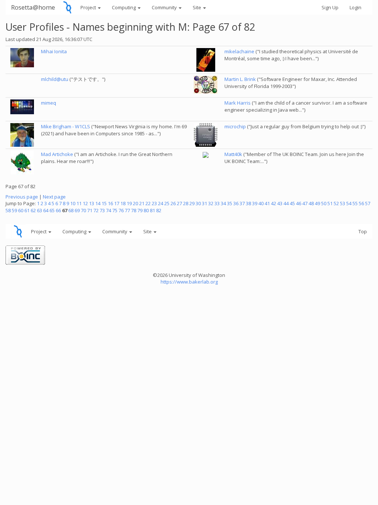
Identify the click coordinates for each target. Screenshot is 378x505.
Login (355, 7)
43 (279, 203)
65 (52, 210)
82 (158, 210)
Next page (54, 196)
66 (58, 210)
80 (146, 210)
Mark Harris (237, 102)
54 (348, 203)
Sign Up (330, 7)
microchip (235, 126)
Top (362, 231)
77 (127, 210)
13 (91, 203)
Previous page (22, 196)
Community (165, 7)
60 (20, 210)
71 (89, 210)
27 (179, 203)
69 (77, 210)
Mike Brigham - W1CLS (65, 126)
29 (192, 203)
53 (342, 203)
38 (248, 203)
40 (261, 203)
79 (139, 210)
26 (173, 203)
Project (88, 7)
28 (185, 203)
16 (110, 203)
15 (104, 203)
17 (116, 203)
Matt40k (233, 154)
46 (298, 203)
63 (39, 210)
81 (152, 210)
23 (154, 203)
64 (45, 210)
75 (114, 210)
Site (197, 7)
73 (102, 210)
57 (367, 203)
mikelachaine (239, 51)
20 (135, 203)
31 (204, 203)
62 (33, 210)
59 (14, 210)
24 (160, 203)
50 (323, 203)
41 (267, 203)
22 (148, 203)
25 (166, 203)
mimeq (48, 102)
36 (235, 203)
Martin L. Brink (240, 79)
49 (317, 203)
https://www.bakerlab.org (189, 281)
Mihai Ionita (54, 51)
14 (97, 203)
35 (229, 203)
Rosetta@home (33, 7)
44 (286, 203)
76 (121, 210)
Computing (124, 7)
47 (304, 203)
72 (96, 210)
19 (129, 203)
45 (292, 203)
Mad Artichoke (57, 154)
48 (311, 203)
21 (141, 203)
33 (217, 203)
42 (273, 203)
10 (72, 203)
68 (70, 210)
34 (223, 203)
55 (355, 203)
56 (361, 203)
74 (108, 210)
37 (242, 203)
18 (123, 203)
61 (27, 210)
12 (85, 203)
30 (198, 203)
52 (336, 203)
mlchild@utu (54, 79)
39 (254, 203)
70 (83, 210)
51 (330, 203)
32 (210, 203)
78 (133, 210)
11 (79, 203)
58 (8, 210)
